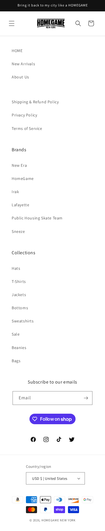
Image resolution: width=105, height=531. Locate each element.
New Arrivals (23, 63)
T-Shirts (19, 281)
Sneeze (18, 231)
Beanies (19, 347)
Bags (16, 360)
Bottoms (20, 307)
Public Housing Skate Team (37, 218)
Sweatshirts (23, 321)
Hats (16, 268)
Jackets (19, 294)
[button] (11, 23)
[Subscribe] (85, 398)
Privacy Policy (24, 115)
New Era (19, 165)
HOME (17, 50)
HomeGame (23, 178)
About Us (20, 77)
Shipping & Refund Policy (35, 101)
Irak (15, 191)
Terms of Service (27, 128)
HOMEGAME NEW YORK (58, 520)
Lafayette (20, 204)
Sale (16, 334)
